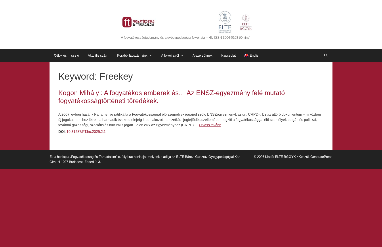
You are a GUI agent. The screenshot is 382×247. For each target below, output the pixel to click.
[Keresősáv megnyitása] (325, 55)
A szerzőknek (202, 55)
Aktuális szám (98, 55)
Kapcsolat (228, 55)
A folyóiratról (170, 55)
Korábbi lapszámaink (132, 55)
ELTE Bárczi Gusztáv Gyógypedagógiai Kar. (208, 157)
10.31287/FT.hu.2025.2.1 (86, 132)
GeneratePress (321, 157)
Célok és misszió (66, 55)
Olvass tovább (210, 125)
